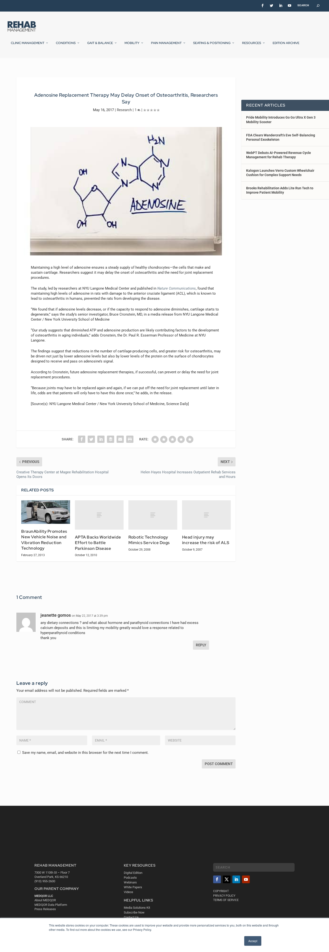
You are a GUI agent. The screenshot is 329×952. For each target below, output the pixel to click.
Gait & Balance (100, 43)
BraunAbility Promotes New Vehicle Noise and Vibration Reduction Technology (44, 540)
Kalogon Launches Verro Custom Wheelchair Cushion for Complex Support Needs (280, 173)
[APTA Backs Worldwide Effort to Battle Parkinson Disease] (99, 514)
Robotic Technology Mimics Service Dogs (149, 540)
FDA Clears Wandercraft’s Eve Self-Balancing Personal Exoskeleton (280, 137)
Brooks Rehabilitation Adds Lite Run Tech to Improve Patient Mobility (279, 190)
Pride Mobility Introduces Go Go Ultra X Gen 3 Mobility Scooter (281, 119)
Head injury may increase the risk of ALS (206, 540)
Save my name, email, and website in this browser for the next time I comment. (85, 752)
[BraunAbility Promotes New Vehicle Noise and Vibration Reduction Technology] (45, 512)
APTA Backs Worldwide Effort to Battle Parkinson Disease (98, 542)
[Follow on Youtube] (246, 879)
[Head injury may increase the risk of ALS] (206, 514)
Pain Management (166, 43)
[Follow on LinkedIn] (236, 879)
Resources (251, 43)
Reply (201, 645)
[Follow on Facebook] (217, 879)
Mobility (132, 43)
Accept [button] (252, 941)
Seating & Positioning (211, 43)
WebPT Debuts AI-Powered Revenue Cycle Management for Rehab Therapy (278, 155)
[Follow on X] (226, 879)
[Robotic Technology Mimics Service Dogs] (152, 514)
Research (124, 110)
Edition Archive (286, 43)
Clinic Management (27, 43)
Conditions (66, 43)
